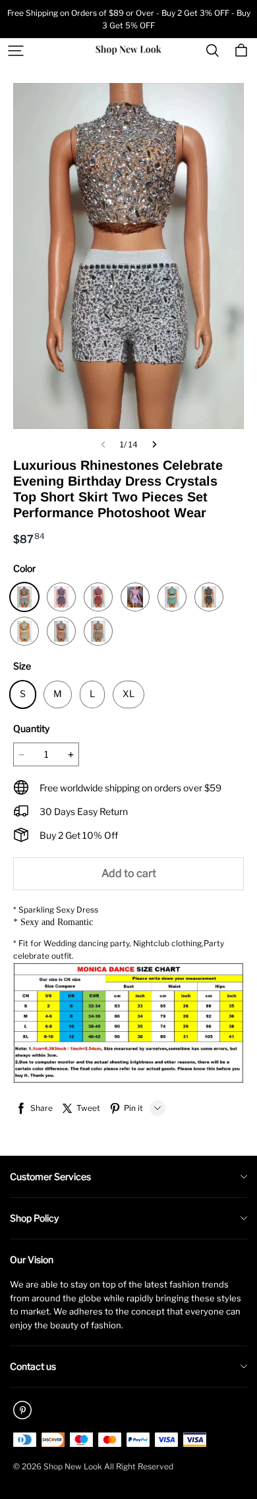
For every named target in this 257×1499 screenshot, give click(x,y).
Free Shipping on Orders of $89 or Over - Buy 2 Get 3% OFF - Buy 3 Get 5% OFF (128, 19)
